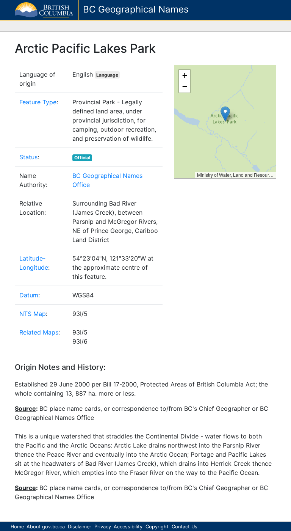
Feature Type (37, 102)
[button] (225, 114)
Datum (28, 295)
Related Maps (38, 332)
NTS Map (32, 313)
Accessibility (128, 526)
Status (28, 157)
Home (17, 526)
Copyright (157, 526)
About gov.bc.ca (46, 526)
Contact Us (184, 526)
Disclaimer (79, 526)
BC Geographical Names (136, 9)
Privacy (102, 526)
